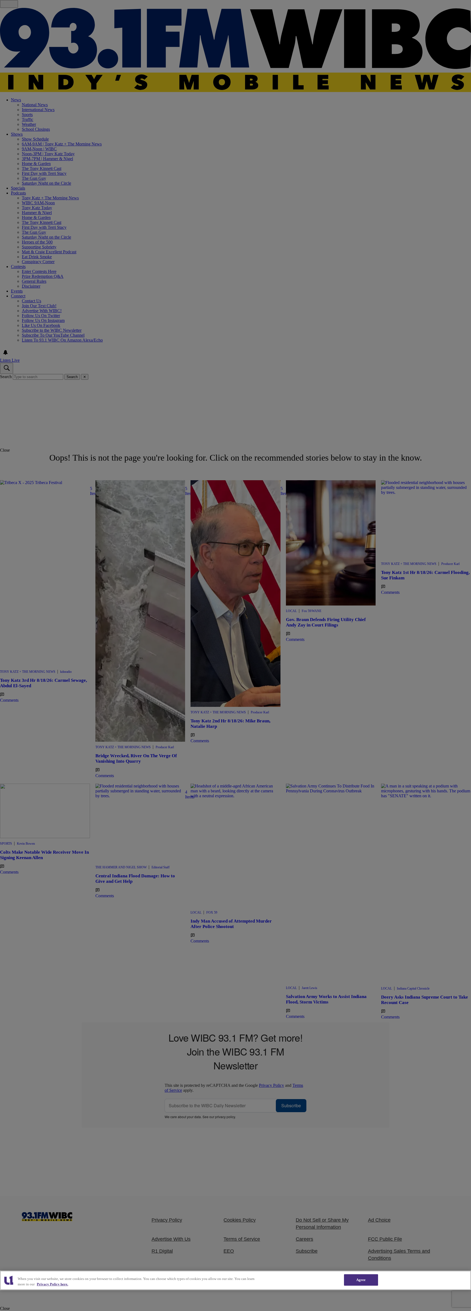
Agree (361, 1280)
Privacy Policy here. (52, 1284)
